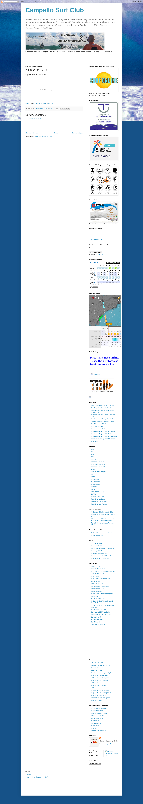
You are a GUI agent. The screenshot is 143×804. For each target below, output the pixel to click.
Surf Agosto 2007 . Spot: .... (100, 609)
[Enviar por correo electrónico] (61, 109)
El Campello (95, 479)
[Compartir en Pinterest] (69, 109)
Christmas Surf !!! (97, 581)
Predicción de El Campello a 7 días (102, 419)
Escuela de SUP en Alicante (100, 690)
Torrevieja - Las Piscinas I (99, 504)
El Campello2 (95, 484)
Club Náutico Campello (98, 471)
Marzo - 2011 (95, 566)
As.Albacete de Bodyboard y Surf (102, 673)
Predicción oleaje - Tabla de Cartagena (104, 436)
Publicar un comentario (35, 119)
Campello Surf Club (54, 10)
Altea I (93, 457)
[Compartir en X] (65, 109)
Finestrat (94, 486)
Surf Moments (95, 622)
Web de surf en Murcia (98, 685)
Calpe (93, 469)
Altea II (93, 459)
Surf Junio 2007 (96, 546)
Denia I (93, 477)
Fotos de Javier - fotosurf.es (100, 558)
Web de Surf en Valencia (99, 683)
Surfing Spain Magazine (99, 708)
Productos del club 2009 (99, 535)
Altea (93, 454)
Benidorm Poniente (97, 462)
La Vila (93, 494)
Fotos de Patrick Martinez (99, 553)
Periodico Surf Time (97, 716)
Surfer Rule (95, 725)
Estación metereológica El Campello (103, 405)
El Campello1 (95, 481)
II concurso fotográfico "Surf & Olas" (103, 548)
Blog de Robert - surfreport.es (101, 693)
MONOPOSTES (96, 240)
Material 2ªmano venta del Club (101, 533)
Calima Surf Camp (97, 700)
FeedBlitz (101, 254)
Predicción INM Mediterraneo (101, 429)
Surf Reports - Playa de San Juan (102, 408)
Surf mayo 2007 (96, 551)
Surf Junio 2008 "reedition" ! (100, 579)
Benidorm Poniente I (98, 464)
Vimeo (50, 103)
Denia (93, 474)
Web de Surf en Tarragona (100, 678)
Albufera (94, 452)
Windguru (94, 441)
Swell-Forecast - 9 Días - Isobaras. (102, 421)
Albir (92, 449)
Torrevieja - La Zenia (98, 499)
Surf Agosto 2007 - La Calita (100, 612)
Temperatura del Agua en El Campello (103, 439)
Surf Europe (95, 720)
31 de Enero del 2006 (98, 624)
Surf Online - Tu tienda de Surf (37, 777)
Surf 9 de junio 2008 (98, 598)
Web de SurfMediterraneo (99, 675)
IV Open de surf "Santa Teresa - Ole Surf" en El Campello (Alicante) (103, 519)
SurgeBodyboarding (97, 711)
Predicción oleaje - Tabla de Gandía (103, 431)
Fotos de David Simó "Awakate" (101, 556)
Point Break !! (95, 576)
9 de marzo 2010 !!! (97, 573)
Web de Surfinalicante (98, 695)
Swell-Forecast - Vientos (99, 424)
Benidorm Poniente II (98, 467)
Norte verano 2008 (97, 588)
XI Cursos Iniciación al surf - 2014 (102, 512)
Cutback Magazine (97, 718)
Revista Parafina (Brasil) (99, 713)
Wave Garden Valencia (98, 663)
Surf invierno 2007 (97, 619)
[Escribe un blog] (63, 109)
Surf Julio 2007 (96, 617)
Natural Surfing (96, 723)
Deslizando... (95, 596)
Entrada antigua (77, 133)
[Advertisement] (49, 59)
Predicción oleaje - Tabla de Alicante (103, 434)
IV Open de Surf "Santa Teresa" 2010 (103, 571)
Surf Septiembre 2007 (98, 543)
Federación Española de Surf (101, 665)
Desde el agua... (96, 591)
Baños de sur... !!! (97, 584)
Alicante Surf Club (97, 668)
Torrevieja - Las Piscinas (99, 501)
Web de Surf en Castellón (99, 680)
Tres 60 (93, 728)
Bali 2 (27, 103)
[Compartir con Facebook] (67, 109)
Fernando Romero (39, 103)
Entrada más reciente (33, 133)
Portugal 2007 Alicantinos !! (100, 586)
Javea (93, 489)
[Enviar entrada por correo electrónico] (56, 108)
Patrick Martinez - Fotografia (100, 698)
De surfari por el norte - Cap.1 (101, 614)
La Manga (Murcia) (97, 491)
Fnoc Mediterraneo (97, 426)
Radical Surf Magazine (98, 730)
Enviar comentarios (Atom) (44, 136)
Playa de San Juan (97, 496)
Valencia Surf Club (97, 670)
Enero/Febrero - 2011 (98, 569)
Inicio (56, 133)
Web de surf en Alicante (99, 688)
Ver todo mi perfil (105, 744)
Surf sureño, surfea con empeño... (102, 593)
